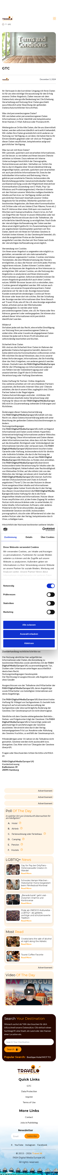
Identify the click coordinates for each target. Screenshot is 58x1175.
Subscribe (32, 1136)
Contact (29, 1117)
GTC (9, 24)
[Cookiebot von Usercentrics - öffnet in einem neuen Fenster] (42, 529)
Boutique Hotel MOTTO (39, 1057)
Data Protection (29, 1091)
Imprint (29, 1096)
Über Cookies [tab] (47, 537)
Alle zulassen (29, 625)
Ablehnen (29, 643)
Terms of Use (29, 1102)
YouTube (18, 1144)
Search (10, 1049)
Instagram (30, 1144)
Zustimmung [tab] (10, 537)
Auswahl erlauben (29, 634)
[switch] (51, 594)
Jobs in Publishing (29, 1122)
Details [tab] (29, 537)
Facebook (42, 1144)
